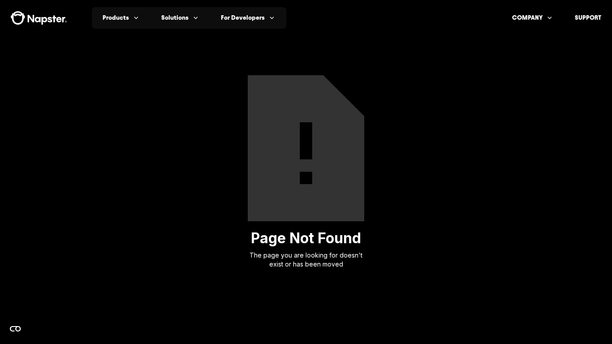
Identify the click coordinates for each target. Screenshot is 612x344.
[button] (121, 18)
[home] (39, 18)
